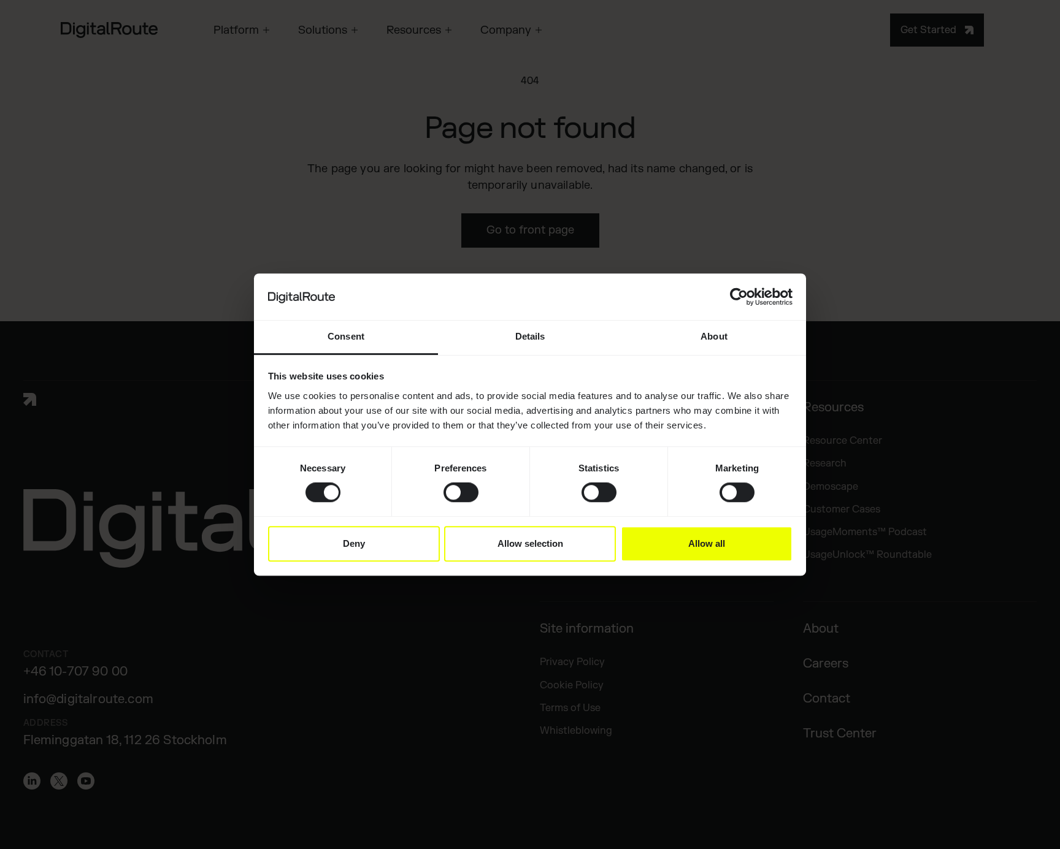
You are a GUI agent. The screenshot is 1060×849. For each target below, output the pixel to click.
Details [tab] (530, 337)
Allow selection (530, 543)
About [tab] (714, 337)
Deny (354, 543)
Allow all (706, 543)
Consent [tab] (346, 337)
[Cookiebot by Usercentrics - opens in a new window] (739, 296)
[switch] (461, 492)
